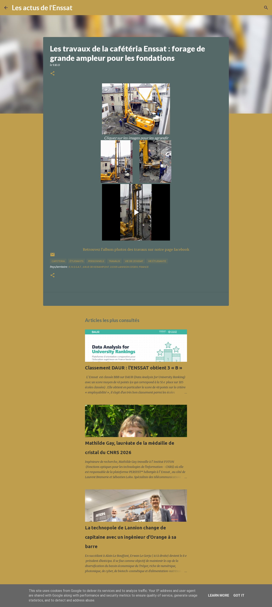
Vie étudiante (157, 261)
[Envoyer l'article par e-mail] (52, 256)
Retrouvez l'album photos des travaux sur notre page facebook (136, 249)
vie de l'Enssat (134, 261)
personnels (96, 261)
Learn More (218, 595)
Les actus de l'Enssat (42, 7)
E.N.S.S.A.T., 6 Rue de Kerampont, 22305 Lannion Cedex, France (109, 266)
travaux (114, 261)
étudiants (76, 261)
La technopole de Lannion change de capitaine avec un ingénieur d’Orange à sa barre (130, 537)
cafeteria (58, 261)
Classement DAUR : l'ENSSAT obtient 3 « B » (133, 367)
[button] (52, 74)
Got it (238, 595)
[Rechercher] (78, 8)
